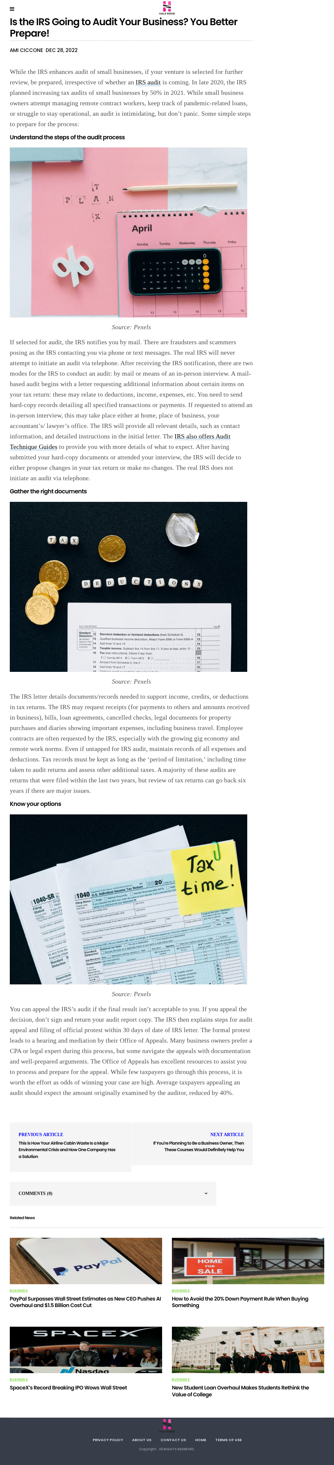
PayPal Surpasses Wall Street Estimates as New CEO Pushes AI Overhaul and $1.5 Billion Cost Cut (85, 1302)
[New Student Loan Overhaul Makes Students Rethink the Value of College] (248, 1350)
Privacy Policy (108, 1439)
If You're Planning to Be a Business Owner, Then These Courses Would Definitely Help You (198, 1146)
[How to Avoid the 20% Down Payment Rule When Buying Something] (248, 1261)
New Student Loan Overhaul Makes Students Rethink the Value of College (240, 1391)
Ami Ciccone (26, 50)
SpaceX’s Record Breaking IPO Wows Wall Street (68, 1387)
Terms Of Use (228, 1439)
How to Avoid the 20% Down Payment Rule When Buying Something (240, 1302)
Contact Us (173, 1439)
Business (19, 1290)
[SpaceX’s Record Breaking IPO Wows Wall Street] (86, 1350)
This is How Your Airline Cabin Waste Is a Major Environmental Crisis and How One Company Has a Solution (67, 1150)
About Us (141, 1439)
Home (200, 1439)
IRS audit (148, 82)
